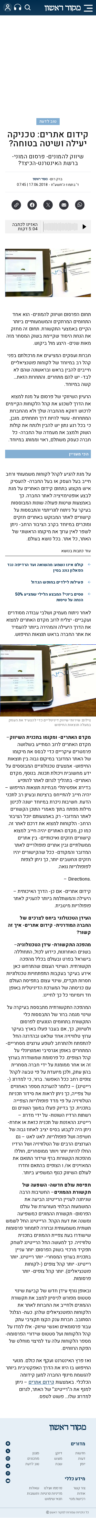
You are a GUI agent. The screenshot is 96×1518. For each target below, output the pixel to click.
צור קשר (79, 1488)
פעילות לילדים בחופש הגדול (57, 582)
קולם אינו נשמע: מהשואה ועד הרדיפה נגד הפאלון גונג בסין (45, 568)
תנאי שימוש (53, 1499)
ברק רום (56, 179)
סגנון (35, 1453)
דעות (81, 1458)
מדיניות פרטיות (51, 1493)
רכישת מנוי (77, 1499)
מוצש (58, 1458)
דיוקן (58, 1453)
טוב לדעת (48, 121)
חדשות (80, 1453)
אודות (81, 1493)
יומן (82, 1464)
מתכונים (33, 1458)
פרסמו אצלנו (53, 1488)
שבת (58, 1464)
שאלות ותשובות (33, 1490)
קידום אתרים (41, 1382)
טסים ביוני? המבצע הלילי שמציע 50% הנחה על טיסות (49, 597)
